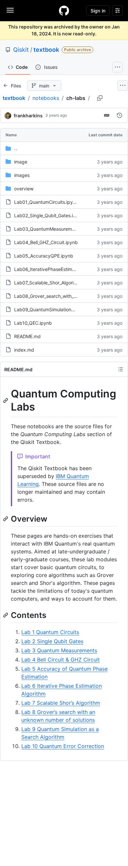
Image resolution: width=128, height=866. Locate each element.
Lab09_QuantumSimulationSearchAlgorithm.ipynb (67, 309)
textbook (46, 49)
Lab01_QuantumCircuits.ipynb (46, 202)
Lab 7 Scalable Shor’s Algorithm (60, 703)
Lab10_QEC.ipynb (33, 323)
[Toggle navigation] (10, 10)
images (22, 175)
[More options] (122, 85)
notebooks (45, 98)
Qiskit (21, 49)
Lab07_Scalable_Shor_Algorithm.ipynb (54, 282)
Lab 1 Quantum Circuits (50, 632)
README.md (27, 336)
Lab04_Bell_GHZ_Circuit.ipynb (46, 242)
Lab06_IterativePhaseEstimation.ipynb (55, 269)
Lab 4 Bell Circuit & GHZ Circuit (60, 659)
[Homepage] (64, 10)
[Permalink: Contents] (6, 615)
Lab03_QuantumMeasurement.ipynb (53, 229)
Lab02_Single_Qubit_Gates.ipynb (49, 215)
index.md (24, 350)
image (20, 161)
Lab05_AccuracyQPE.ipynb (43, 256)
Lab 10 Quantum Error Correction (62, 746)
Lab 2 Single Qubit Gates (52, 641)
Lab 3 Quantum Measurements (59, 650)
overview (23, 188)
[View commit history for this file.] (119, 115)
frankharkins (28, 115)
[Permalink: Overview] (6, 518)
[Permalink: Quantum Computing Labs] (6, 400)
